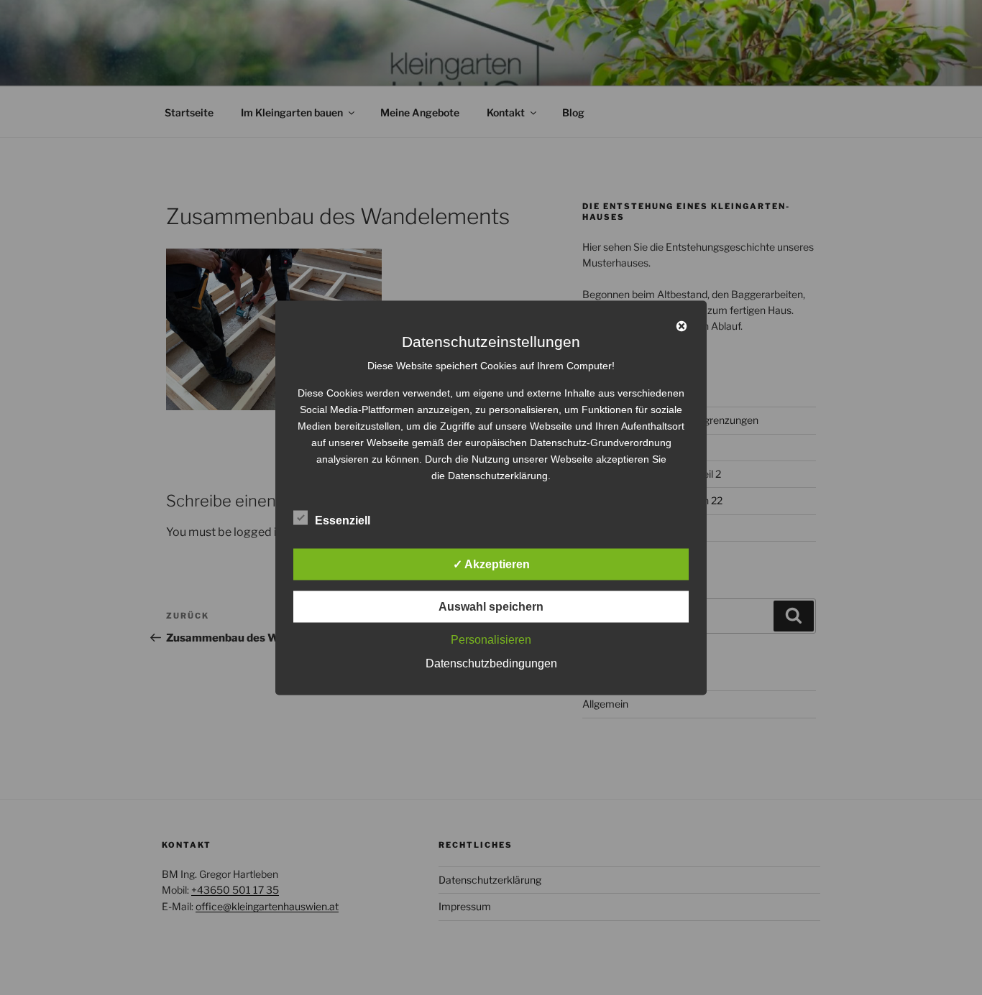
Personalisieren (491, 639)
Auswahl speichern (491, 606)
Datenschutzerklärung (498, 475)
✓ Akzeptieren (491, 563)
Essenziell (342, 520)
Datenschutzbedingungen (491, 663)
